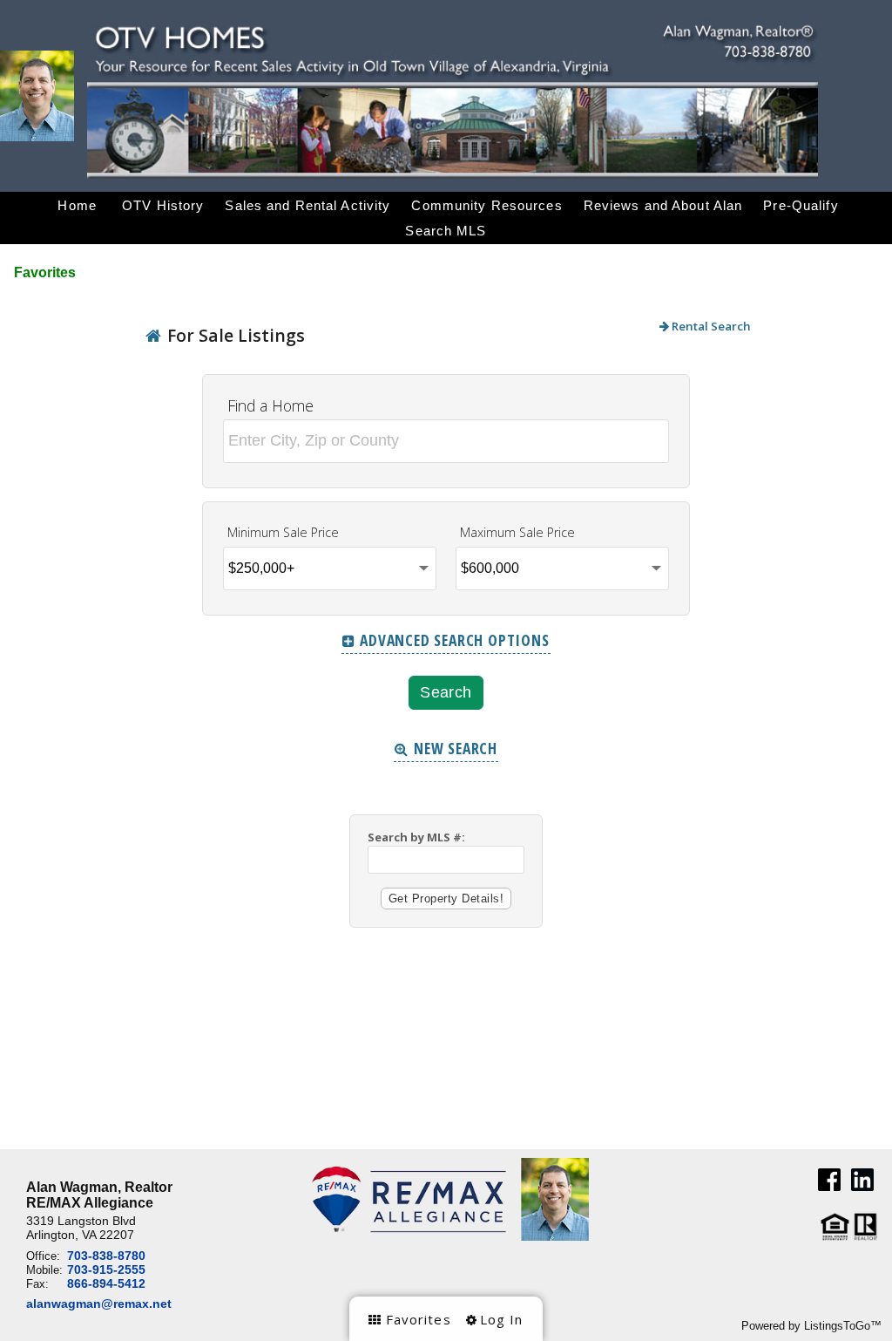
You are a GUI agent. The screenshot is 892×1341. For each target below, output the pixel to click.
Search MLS (445, 230)
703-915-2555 (106, 1269)
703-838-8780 (106, 1256)
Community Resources (486, 205)
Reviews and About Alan (663, 205)
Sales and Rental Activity (307, 205)
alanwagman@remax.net (99, 1303)
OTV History (163, 205)
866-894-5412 (106, 1283)
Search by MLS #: (416, 837)
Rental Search (710, 326)
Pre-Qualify (800, 205)
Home (77, 205)
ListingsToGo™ (843, 1325)
